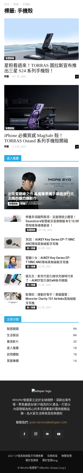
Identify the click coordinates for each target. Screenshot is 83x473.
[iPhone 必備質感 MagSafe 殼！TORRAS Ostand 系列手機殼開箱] (41, 107)
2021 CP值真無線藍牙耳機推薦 (25, 456)
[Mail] (47, 434)
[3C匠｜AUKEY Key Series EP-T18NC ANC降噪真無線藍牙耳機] (12, 243)
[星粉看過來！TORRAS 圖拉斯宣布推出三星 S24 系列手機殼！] (41, 39)
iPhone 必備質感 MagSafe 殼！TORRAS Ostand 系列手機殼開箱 (36, 138)
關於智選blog (50, 460)
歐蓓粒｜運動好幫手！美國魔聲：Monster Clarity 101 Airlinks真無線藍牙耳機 (51, 299)
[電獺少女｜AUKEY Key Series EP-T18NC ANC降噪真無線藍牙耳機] (12, 262)
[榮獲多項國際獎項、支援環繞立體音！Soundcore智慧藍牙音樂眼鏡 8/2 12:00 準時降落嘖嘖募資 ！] (12, 218)
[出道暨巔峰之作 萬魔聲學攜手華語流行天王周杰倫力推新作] (41, 188)
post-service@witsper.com (48, 422)
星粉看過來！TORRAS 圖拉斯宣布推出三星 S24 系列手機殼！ (40, 68)
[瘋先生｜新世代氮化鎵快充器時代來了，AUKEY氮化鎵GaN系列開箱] (12, 279)
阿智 (6, 76)
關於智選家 (32, 460)
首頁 (6, 4)
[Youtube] (58, 434)
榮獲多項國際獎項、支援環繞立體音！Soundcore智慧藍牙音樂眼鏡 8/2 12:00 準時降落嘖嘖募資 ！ (52, 221)
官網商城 (52, 456)
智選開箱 (10, 58)
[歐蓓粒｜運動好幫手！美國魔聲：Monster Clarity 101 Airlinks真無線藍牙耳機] (12, 299)
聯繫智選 (67, 456)
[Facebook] (24, 434)
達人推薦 (31, 248)
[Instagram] (35, 434)
